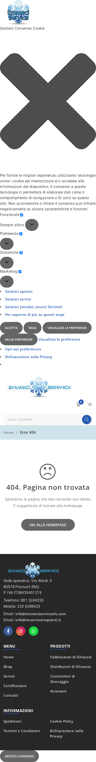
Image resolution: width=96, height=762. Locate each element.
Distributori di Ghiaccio (70, 666)
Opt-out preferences (23, 349)
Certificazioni (15, 685)
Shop (7, 666)
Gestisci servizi (18, 299)
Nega (32, 328)
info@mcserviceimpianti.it (38, 619)
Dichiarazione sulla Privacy (28, 356)
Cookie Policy (61, 721)
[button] (48, 102)
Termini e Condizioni (21, 730)
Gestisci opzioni (18, 291)
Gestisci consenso (19, 756)
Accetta (11, 328)
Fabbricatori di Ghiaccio (71, 657)
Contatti (10, 695)
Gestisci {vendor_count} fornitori (33, 306)
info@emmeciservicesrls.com (40, 613)
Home (8, 432)
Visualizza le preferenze (67, 328)
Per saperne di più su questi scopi (35, 314)
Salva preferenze (19, 339)
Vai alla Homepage (48, 524)
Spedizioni (12, 721)
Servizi (9, 676)
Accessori (58, 691)
